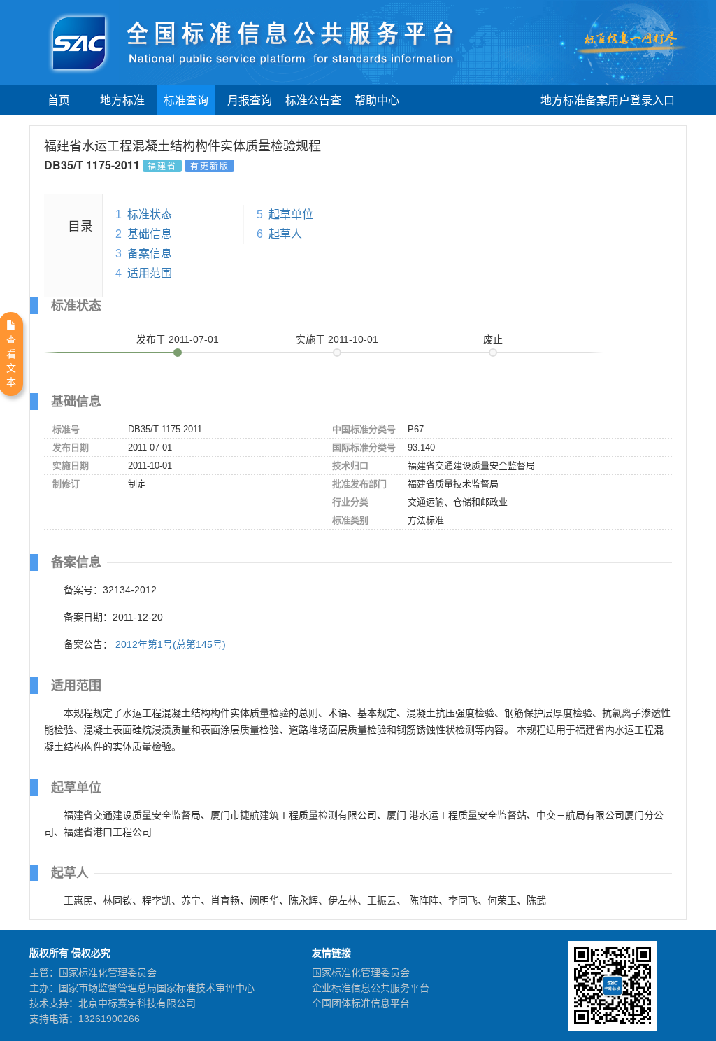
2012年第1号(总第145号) (170, 644)
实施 (337, 339)
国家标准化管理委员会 (361, 972)
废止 (493, 339)
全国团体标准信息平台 (361, 1003)
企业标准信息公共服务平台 (370, 987)
